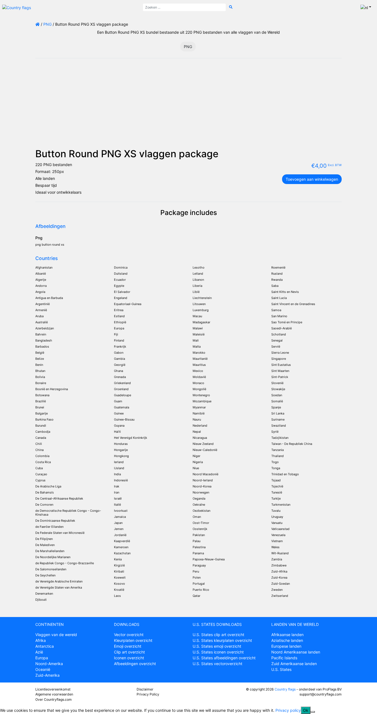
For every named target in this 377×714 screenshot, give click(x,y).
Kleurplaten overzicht (133, 640)
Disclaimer (145, 689)
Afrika (40, 640)
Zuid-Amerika (47, 675)
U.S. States (281, 669)
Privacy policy (288, 710)
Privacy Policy (148, 694)
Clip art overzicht (129, 652)
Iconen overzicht (129, 657)
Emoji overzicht (127, 646)
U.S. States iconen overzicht (218, 652)
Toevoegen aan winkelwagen (312, 179)
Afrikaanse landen (287, 634)
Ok (305, 710)
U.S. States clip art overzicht (218, 634)
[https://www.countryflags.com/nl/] (16, 7)
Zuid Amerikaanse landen (294, 663)
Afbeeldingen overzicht (135, 663)
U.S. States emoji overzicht (217, 646)
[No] (312, 712)
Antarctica (44, 646)
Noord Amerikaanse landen (295, 652)
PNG (47, 24)
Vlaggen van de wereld (56, 634)
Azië (39, 652)
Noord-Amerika (49, 663)
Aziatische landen (287, 640)
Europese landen (286, 646)
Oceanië (42, 669)
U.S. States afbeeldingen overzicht (224, 657)
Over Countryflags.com (53, 699)
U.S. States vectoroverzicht (217, 663)
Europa (41, 657)
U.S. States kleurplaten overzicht (222, 640)
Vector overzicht (129, 634)
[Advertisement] (188, 106)
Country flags (285, 689)
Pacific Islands (284, 657)
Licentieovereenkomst (52, 689)
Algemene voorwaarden (54, 694)
